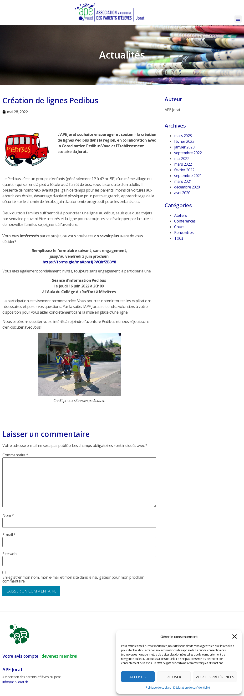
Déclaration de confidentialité (191, 688)
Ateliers (180, 215)
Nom (8, 515)
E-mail (8, 535)
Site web (9, 554)
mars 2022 (183, 164)
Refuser (174, 676)
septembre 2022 (188, 152)
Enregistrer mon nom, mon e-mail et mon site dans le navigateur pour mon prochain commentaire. (73, 579)
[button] (234, 636)
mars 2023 (183, 135)
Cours (179, 226)
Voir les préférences (215, 676)
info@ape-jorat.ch (15, 682)
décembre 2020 (187, 187)
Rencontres (183, 232)
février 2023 (184, 141)
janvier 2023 (184, 147)
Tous (178, 238)
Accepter (138, 676)
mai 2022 (181, 158)
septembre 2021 (188, 175)
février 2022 (184, 170)
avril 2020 (182, 192)
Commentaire (15, 455)
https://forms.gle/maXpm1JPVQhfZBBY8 (79, 262)
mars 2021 (183, 181)
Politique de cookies (158, 688)
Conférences (185, 221)
